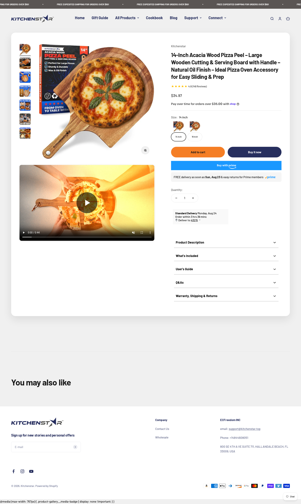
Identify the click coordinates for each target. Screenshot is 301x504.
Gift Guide (100, 17)
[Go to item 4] (25, 92)
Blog (173, 17)
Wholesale (161, 437)
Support (191, 17)
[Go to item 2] (25, 64)
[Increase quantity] (193, 198)
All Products (125, 17)
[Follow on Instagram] (22, 471)
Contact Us (162, 428)
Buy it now (254, 152)
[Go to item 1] (25, 50)
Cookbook (154, 17)
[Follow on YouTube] (31, 471)
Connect (216, 17)
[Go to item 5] (25, 106)
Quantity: (177, 189)
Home (80, 17)
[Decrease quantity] (176, 198)
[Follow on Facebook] (13, 471)
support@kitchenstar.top (244, 428)
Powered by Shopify (46, 485)
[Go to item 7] (25, 133)
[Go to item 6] (25, 119)
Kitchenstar (178, 46)
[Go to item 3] (25, 78)
